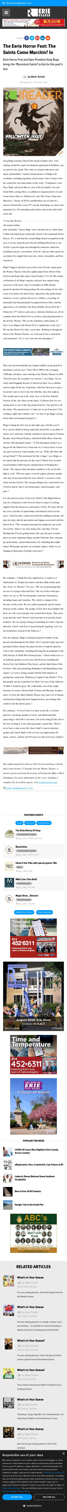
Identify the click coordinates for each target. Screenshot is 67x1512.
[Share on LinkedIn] (42, 38)
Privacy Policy (23, 1491)
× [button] (63, 1453)
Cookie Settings (9, 1491)
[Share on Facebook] (26, 38)
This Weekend (44, 823)
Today (19, 823)
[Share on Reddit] (47, 38)
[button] (33, 1505)
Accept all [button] (17, 1497)
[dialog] (33, 1481)
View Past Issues (12, 1028)
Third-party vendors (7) (54, 1472)
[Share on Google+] (37, 38)
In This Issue (57, 1028)
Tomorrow (30, 823)
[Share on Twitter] (32, 38)
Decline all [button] (49, 1497)
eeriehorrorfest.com (47, 782)
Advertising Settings (11, 1488)
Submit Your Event (24, 912)
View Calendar (44, 912)
